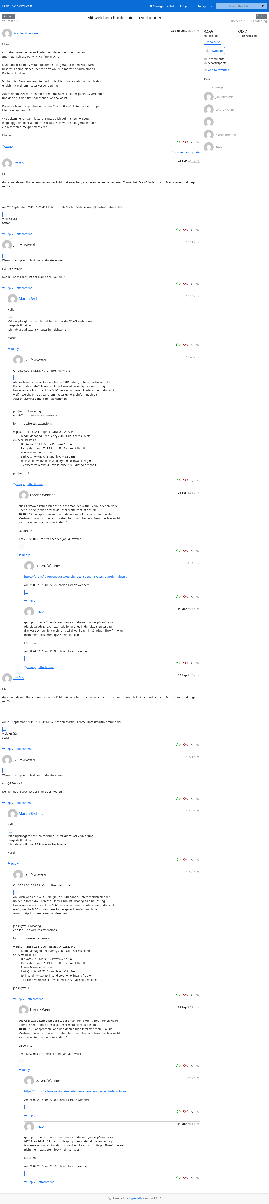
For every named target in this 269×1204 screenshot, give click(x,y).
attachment (24, 234)
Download (216, 51)
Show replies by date (186, 152)
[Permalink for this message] (197, 142)
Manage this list (163, 6)
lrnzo (39, 611)
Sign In (187, 6)
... (4, 214)
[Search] (263, 6)
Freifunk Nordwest (17, 6)
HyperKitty (135, 1198)
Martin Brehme (25, 33)
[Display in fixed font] (191, 142)
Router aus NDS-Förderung (249, 21)
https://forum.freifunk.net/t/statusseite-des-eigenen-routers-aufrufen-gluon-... (76, 576)
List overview (212, 42)
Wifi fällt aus (10, 21)
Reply (9, 146)
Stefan (18, 163)
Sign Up (206, 6)
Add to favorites (218, 70)
